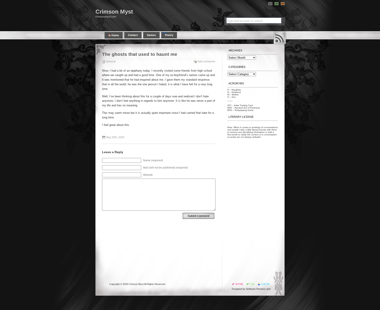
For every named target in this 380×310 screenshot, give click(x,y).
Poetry (169, 35)
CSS (252, 284)
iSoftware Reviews (256, 289)
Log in (265, 284)
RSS (280, 38)
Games (151, 35)
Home (115, 35)
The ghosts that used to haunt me (139, 54)
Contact (133, 35)
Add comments (206, 61)
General (111, 61)
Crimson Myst (114, 11)
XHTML (239, 284)
